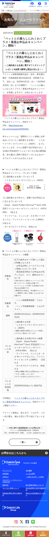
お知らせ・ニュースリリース (16, 10)
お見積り (18, 535)
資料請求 (43, 535)
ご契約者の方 (32, 6)
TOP (2, 10)
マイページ (6, 535)
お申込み (31, 535)
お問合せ (39, 6)
